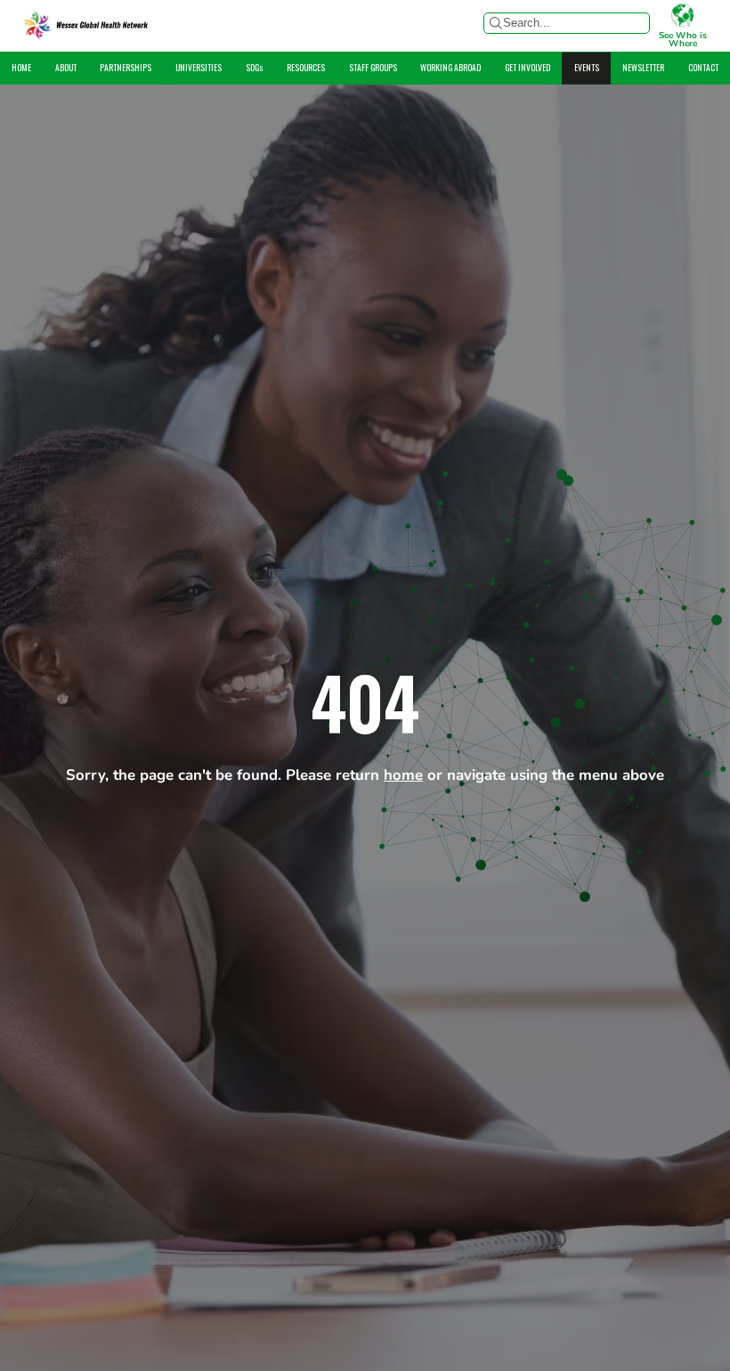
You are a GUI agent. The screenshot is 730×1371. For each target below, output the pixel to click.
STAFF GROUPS (373, 67)
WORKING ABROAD (450, 67)
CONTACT (703, 67)
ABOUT (66, 67)
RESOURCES (306, 67)
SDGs (255, 67)
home (403, 775)
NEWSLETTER (643, 67)
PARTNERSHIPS (125, 67)
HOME (21, 67)
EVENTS (586, 67)
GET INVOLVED (527, 67)
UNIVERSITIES (198, 67)
